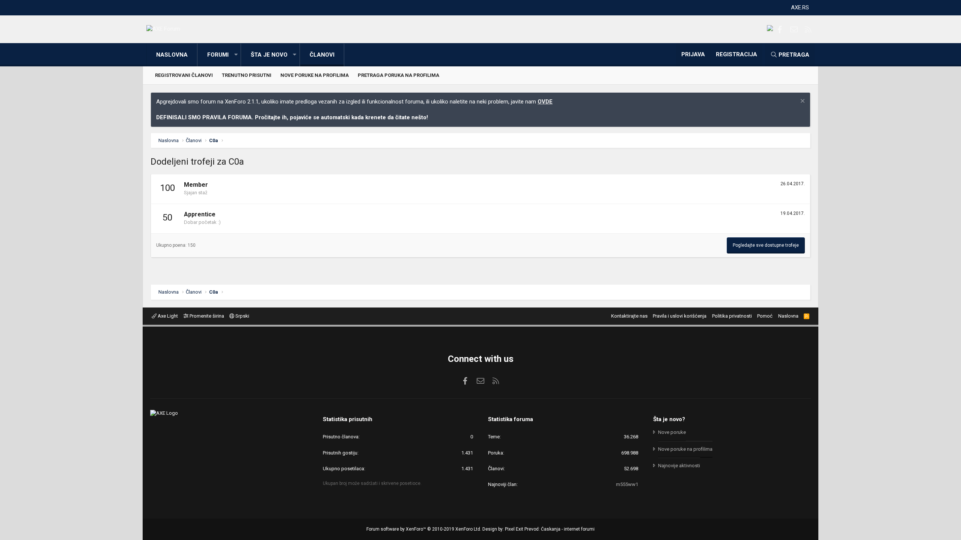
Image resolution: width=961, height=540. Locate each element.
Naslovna (172, 54)
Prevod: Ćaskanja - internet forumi (559, 529)
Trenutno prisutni (246, 75)
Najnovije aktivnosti (679, 465)
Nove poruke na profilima (314, 75)
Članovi (322, 54)
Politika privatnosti (732, 316)
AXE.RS (800, 7)
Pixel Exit (514, 529)
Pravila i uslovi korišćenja (679, 316)
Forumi (218, 54)
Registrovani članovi (184, 75)
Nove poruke (672, 432)
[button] (236, 55)
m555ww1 (627, 484)
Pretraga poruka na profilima (398, 75)
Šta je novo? (669, 419)
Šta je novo (269, 54)
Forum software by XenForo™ (423, 529)
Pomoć (765, 316)
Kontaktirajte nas (629, 316)
